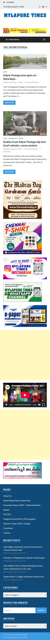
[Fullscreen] (43, 404)
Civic (5, 72)
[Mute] (39, 404)
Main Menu (14, 39)
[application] (25, 395)
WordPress (15, 637)
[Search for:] (25, 610)
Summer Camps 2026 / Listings (16, 523)
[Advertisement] (25, 355)
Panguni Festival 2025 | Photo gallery (19, 519)
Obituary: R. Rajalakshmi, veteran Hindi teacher (24, 557)
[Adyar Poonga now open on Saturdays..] (25, 62)
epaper (6, 509)
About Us (7, 496)
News (21, 138)
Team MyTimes (33, 82)
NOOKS (7, 514)
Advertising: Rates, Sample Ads (17, 500)
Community (13, 138)
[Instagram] (39, 7)
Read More (9, 102)
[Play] (6, 404)
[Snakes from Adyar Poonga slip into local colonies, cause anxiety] (25, 124)
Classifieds (8, 528)
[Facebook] (46, 7)
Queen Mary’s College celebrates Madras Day (23, 576)
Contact (7, 532)
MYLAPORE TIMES (21, 635)
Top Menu (10, 2)
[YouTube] (43, 7)
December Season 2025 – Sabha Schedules (22, 505)
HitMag (24, 637)
